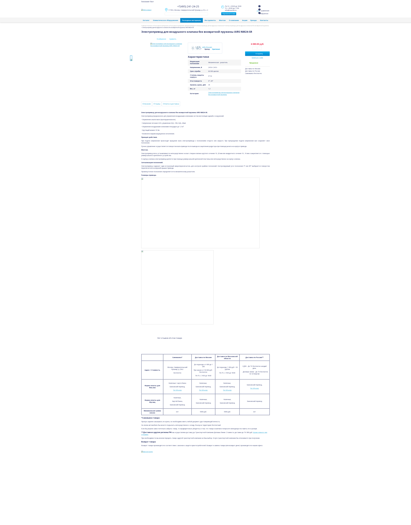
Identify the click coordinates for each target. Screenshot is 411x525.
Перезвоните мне (228, 14)
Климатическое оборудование (165, 20)
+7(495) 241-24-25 (188, 6)
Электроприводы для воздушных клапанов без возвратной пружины (223, 94)
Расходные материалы (191, 20)
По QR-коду (177, 390)
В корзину (259, 54)
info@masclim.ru (231, 10)
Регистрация (145, 1)
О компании (234, 20)
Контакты (264, 20)
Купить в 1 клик (257, 58)
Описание (146, 104)
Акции (244, 20)
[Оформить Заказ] (258, 6)
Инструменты (210, 20)
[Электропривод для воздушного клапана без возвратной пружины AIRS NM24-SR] (131, 58)
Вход (151, 1)
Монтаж (222, 20)
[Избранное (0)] (258, 15)
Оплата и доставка (171, 104)
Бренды (253, 20)
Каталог (146, 20)
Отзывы (156, 104)
